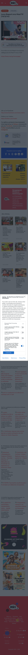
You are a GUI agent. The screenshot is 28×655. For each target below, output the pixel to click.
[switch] (22, 327)
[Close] (25, 297)
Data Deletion (5, 358)
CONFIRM (8, 352)
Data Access (14, 358)
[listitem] (14, 324)
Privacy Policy (22, 358)
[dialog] (14, 327)
